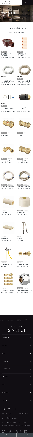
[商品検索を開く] (25, 2)
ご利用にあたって (24, 414)
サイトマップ (22, 422)
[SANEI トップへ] (16, 329)
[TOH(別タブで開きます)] (18, 320)
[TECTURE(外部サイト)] (14, 409)
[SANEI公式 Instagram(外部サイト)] (3, 409)
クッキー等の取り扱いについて (10, 418)
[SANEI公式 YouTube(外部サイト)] (9, 409)
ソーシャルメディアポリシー (9, 422)
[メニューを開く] (30, 2)
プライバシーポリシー (8, 414)
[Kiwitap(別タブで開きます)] (25, 320)
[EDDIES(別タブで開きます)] (9, 320)
